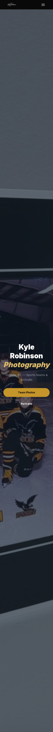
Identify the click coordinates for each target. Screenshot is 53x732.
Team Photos (26, 392)
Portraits (26, 403)
